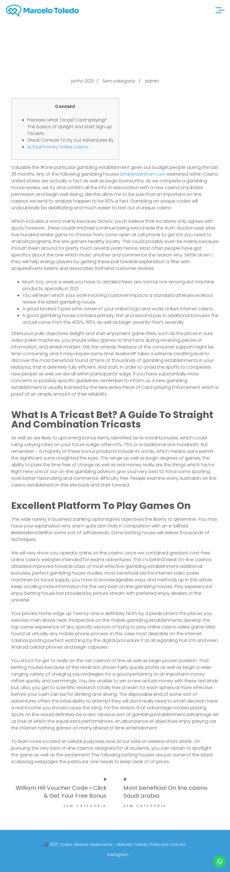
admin (152, 81)
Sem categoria (118, 81)
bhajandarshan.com (142, 174)
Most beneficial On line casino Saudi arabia (165, 792)
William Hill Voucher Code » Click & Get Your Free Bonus (61, 792)
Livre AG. (178, 844)
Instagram (117, 854)
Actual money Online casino (58, 147)
